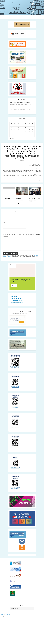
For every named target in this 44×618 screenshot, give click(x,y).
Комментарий (5, 236)
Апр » (13, 138)
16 (11, 131)
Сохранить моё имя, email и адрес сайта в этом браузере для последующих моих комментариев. (21, 234)
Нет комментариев (37, 180)
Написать (14, 285)
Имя (4, 217)
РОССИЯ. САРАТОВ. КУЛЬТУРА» (15, 107)
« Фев (10, 138)
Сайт (4, 227)
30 (11, 136)
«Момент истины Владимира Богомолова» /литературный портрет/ (20, 200)
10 (14, 129)
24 (14, 133)
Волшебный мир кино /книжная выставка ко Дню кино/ (20, 109)
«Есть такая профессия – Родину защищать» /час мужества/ (35, 198)
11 (18, 129)
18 (18, 131)
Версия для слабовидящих (23, 24)
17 (14, 131)
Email (4, 222)
